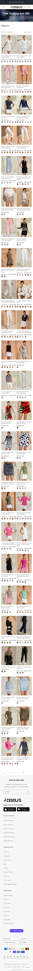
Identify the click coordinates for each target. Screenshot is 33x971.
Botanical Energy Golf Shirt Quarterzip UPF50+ (7, 607)
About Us (6, 852)
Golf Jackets (7, 919)
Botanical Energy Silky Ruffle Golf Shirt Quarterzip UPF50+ (23, 209)
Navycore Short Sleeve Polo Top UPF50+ (8, 117)
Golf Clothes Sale (8, 923)
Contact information (17, 969)
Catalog (6, 868)
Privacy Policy (7, 860)
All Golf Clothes (8, 895)
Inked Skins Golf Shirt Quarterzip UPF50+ (6, 422)
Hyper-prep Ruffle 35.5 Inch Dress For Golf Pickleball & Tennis (23, 576)
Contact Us (7, 856)
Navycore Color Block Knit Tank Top (8, 362)
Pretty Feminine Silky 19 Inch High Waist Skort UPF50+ (8, 483)
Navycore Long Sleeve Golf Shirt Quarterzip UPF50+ (23, 117)
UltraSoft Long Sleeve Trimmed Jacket (24, 301)
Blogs (5, 864)
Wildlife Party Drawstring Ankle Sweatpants (24, 667)
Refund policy (26, 964)
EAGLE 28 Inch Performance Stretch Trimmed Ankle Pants (8, 301)
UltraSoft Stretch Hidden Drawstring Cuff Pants (7, 331)
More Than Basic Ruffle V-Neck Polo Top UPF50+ (8, 56)
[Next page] (28, 772)
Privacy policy (8, 967)
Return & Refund (8, 824)
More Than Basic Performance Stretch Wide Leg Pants (24, 269)
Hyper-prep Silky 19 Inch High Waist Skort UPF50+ (24, 453)
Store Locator (7, 880)
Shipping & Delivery (9, 832)
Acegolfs (10, 964)
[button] (3, 7)
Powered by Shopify (16, 964)
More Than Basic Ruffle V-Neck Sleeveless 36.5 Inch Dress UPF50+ (24, 178)
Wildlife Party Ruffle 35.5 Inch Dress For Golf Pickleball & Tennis (8, 270)
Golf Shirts (7, 915)
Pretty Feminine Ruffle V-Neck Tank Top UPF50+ (24, 362)
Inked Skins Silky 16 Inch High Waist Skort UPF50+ (24, 422)
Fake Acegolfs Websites (10, 884)
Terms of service (17, 967)
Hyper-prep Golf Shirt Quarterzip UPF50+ (22, 239)
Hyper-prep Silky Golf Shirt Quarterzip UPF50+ (7, 453)
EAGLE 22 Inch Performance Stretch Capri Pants (7, 147)
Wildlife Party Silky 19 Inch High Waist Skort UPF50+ (23, 698)
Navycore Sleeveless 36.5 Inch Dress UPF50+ (8, 575)
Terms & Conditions (9, 836)
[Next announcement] (30, 2)
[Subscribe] (27, 792)
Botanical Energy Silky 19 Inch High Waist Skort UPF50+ (8, 209)
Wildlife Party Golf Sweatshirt (8, 667)
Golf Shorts (7, 911)
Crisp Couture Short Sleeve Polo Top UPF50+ (7, 513)
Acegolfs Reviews (8, 840)
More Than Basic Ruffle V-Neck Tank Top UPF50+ (24, 607)
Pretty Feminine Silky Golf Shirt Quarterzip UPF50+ (23, 758)
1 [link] (4, 772)
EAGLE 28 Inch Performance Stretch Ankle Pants (7, 86)
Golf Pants (6, 907)
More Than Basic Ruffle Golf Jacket (7, 637)
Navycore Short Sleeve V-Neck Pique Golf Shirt (8, 392)
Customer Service (8, 828)
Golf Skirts (7, 899)
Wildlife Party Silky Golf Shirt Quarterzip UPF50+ (8, 698)
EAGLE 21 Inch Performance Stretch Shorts (23, 86)
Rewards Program (9, 872)
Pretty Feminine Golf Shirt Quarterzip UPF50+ (23, 483)
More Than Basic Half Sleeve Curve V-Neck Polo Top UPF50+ (24, 331)
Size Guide (6, 876)
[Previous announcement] (3, 2)
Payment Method (8, 820)
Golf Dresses (7, 903)
